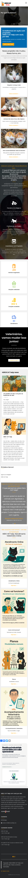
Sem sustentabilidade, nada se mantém (14, 150)
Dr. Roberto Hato (5, 871)
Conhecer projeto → (7, 766)
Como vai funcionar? (14, 630)
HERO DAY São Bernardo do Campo (9, 837)
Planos (14, 679)
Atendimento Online (14, 581)
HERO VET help (7, 437)
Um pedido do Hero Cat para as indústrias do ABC (13, 394)
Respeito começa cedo (14, 85)
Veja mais (13, 585)
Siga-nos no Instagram (6, 474)
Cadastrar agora (14, 360)
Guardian (14, 874)
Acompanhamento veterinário (14, 728)
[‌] (13, 856)
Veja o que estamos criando (7, 18)
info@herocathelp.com (11, 823)
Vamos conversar (13, 93)
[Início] (6, 3)
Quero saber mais (8, 44)
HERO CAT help (4, 477)
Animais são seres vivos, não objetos (14, 119)
